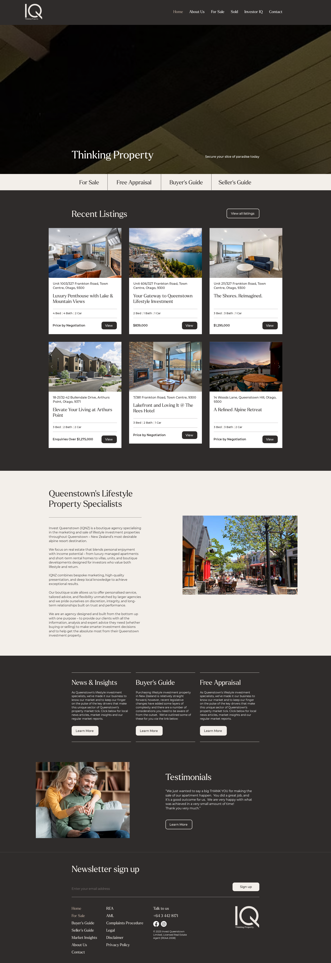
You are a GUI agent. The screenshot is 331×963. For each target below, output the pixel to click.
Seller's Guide (83, 930)
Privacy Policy (118, 944)
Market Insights (84, 937)
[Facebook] (156, 924)
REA (109, 908)
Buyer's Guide (83, 922)
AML (110, 915)
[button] (253, 11)
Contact (78, 952)
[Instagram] (164, 924)
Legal (110, 930)
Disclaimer (115, 937)
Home (76, 908)
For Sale (78, 915)
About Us (79, 944)
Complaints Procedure (124, 922)
